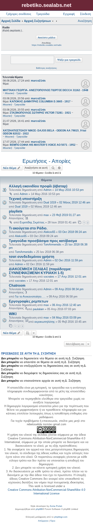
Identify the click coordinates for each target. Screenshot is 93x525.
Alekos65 (49, 232)
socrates (48, 276)
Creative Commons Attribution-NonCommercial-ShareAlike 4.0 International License (46, 491)
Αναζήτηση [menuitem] (85, 21)
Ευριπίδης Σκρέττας (32, 222)
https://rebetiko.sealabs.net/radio (46, 45)
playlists (15, 211)
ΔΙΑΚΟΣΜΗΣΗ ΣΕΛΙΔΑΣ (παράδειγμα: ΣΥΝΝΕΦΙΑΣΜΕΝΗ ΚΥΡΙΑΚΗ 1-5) (40, 271)
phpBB (39, 509)
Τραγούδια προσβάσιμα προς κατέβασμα (43, 241)
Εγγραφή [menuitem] (69, 14)
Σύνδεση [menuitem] (85, 14)
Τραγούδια (43, 14)
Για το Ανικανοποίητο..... (30, 296)
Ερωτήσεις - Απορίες (46, 161)
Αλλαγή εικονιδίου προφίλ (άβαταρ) (38, 186)
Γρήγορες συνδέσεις (18, 14)
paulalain (38, 309)
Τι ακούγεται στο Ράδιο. (28, 228)
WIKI (12, 314)
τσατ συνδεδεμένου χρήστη (31, 256)
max (46, 215)
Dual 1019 (49, 202)
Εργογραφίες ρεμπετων (28, 301)
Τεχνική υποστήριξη (25, 199)
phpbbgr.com (60, 517)
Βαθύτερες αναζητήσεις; (46, 68)
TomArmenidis (52, 244)
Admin (47, 189)
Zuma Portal (56, 506)
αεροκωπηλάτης (44, 321)
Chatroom (17, 285)
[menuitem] (43, 521)
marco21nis (38, 80)
